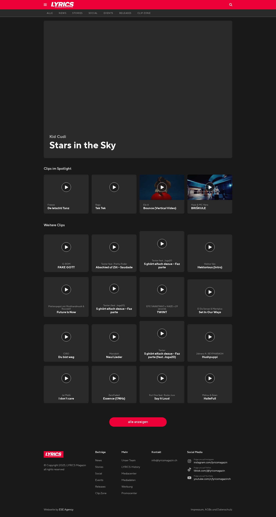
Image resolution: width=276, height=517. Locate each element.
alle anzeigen (138, 422)
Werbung (127, 486)
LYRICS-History (130, 467)
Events (99, 480)
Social (98, 473)
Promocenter (129, 493)
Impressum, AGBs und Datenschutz (211, 509)
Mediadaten (128, 480)
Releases (100, 486)
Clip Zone (100, 493)
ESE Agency (66, 509)
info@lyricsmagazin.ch (164, 460)
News (98, 460)
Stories (99, 467)
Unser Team (128, 460)
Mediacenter (128, 473)
